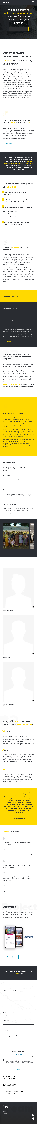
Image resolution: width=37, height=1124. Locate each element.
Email (4, 1012)
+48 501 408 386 (9, 1079)
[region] (18, 42)
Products (5, 1113)
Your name (6, 1020)
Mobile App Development (10, 211)
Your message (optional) (10, 1035)
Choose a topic (7, 1028)
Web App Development (9, 214)
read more (6, 484)
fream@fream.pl (9, 1076)
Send (18, 1069)
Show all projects (27, 957)
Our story (18, 42)
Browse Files (18, 1054)
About (4, 42)
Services (5, 1111)
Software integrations (9, 216)
